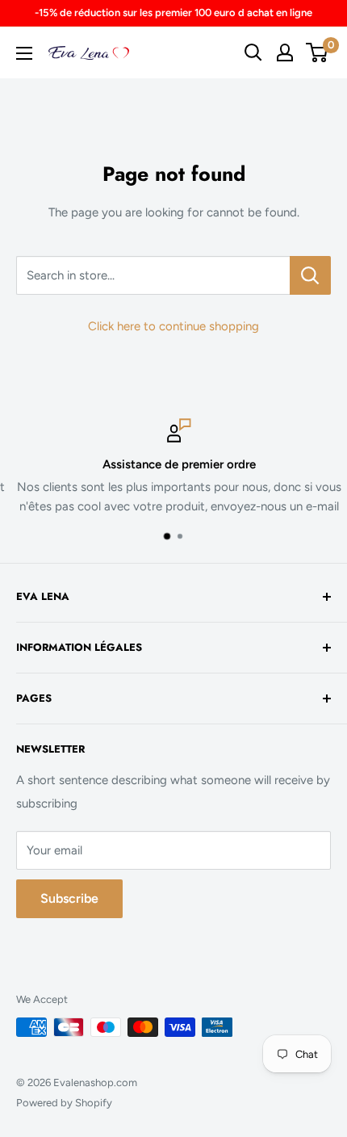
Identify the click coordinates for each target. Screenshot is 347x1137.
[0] (317, 52)
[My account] (285, 52)
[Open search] (253, 52)
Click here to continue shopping (173, 326)
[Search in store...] (310, 275)
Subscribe (69, 898)
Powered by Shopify (64, 1103)
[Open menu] (24, 53)
